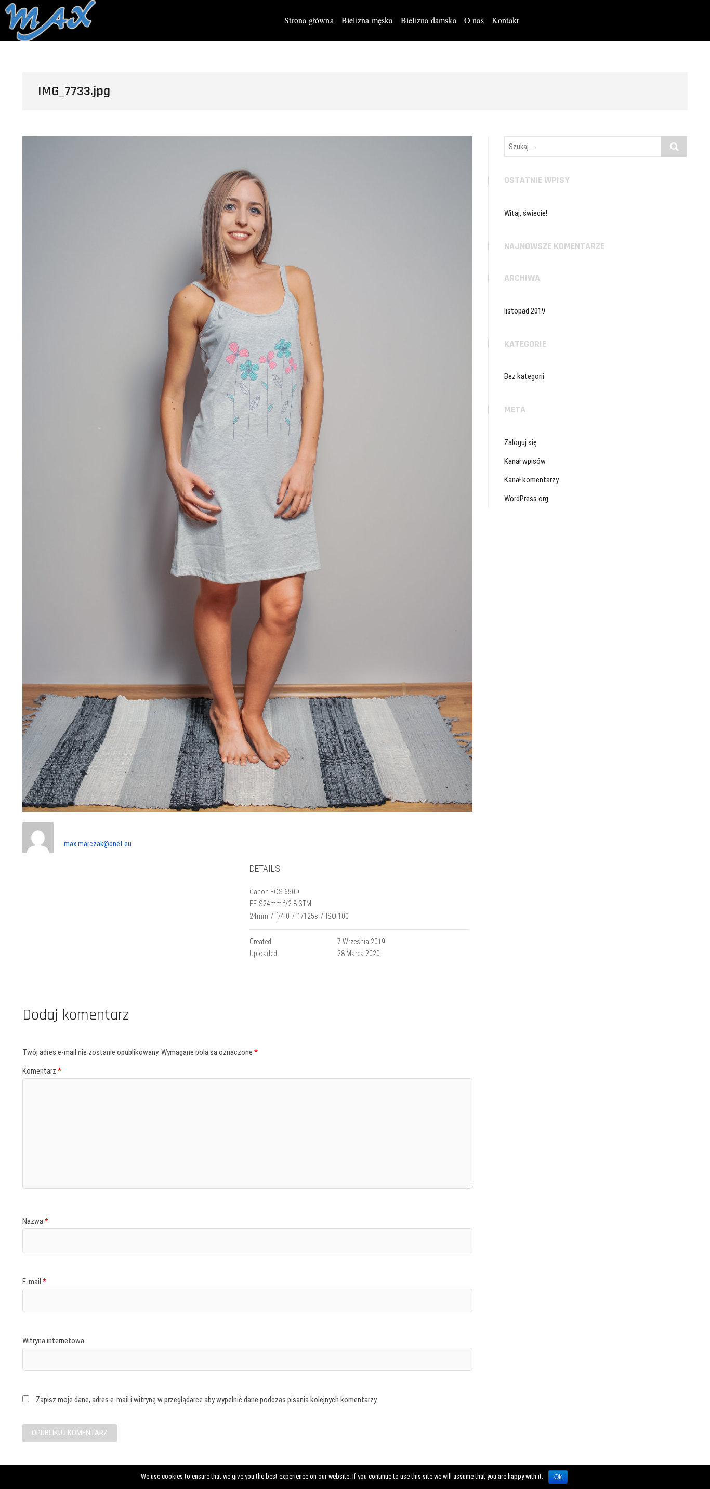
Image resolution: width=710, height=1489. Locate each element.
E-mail (34, 1281)
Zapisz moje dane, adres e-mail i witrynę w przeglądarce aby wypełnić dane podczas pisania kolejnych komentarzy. (207, 1399)
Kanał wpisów (525, 461)
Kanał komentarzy (531, 480)
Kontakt (505, 20)
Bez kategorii (524, 376)
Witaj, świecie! (525, 213)
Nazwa (35, 1221)
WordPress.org (526, 498)
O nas (474, 20)
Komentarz (41, 1071)
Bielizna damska (428, 20)
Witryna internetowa (53, 1341)
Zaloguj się (520, 442)
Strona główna (309, 20)
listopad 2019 (524, 311)
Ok (558, 1477)
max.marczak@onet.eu (98, 844)
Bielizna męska (367, 20)
